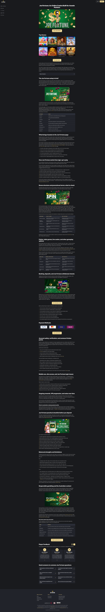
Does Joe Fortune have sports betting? (64, 581)
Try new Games (57, 60)
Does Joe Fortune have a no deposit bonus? (46, 573)
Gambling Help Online (68, 514)
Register (102, 1)
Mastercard (49, 294)
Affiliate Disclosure (47, 417)
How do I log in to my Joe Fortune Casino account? (65, 578)
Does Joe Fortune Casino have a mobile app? (65, 573)
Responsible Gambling (43, 517)
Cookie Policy (54, 146)
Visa (44, 294)
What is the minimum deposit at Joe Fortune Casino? (46, 578)
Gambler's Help (57, 409)
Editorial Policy (58, 482)
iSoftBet (40, 250)
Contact (66, 370)
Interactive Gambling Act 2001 (44, 181)
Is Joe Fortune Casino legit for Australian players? (65, 569)
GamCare (69, 234)
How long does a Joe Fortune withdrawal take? (47, 569)
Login (98, 1)
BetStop (68, 509)
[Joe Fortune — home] (3, 1)
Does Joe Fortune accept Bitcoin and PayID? (46, 582)
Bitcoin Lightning (67, 294)
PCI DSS (41, 351)
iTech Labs (62, 356)
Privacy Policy (42, 146)
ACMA (53, 110)
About (38, 596)
